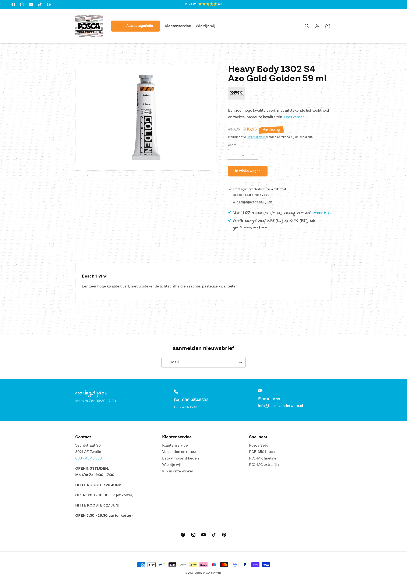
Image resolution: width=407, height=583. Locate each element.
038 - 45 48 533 (88, 458)
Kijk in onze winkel (177, 471)
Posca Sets (258, 445)
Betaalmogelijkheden (180, 458)
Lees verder (294, 117)
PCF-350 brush (262, 452)
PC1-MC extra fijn (264, 464)
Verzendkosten (256, 137)
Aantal (233, 145)
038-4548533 (195, 400)
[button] (132, 26)
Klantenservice (175, 445)
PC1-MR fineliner (263, 458)
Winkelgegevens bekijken (252, 202)
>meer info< (322, 213)
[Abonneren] (240, 362)
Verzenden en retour (179, 452)
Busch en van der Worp (208, 573)
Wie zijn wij (171, 464)
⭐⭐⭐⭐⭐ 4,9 (210, 4)
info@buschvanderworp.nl (280, 406)
